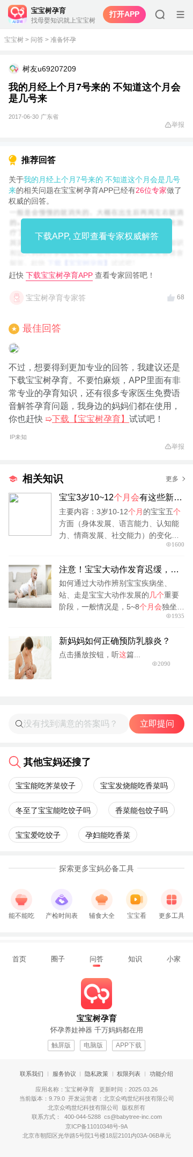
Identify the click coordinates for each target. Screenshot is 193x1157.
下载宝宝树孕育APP (59, 275)
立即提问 (157, 723)
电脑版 (93, 1045)
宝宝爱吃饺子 (38, 835)
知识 (135, 959)
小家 (174, 959)
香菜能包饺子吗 (141, 810)
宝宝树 (14, 40)
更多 (172, 479)
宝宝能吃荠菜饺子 (46, 785)
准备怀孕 (63, 40)
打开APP (124, 14)
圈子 (58, 959)
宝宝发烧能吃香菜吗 (134, 785)
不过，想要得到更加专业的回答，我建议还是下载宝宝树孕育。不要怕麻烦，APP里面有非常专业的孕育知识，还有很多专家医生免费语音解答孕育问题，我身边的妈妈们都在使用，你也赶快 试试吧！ (95, 401)
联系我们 (31, 1073)
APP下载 (129, 1045)
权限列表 (128, 1073)
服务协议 (64, 1073)
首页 (19, 959)
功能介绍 (161, 1073)
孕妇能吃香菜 (107, 835)
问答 (37, 40)
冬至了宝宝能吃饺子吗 (53, 810)
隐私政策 (96, 1073)
